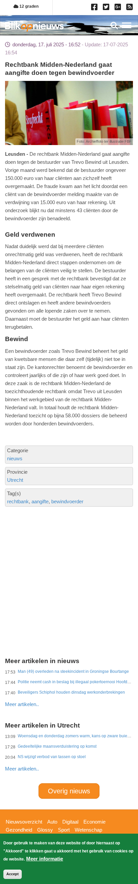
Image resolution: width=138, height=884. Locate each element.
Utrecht (15, 480)
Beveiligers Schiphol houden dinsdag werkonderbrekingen (71, 692)
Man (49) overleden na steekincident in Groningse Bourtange (73, 671)
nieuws (14, 458)
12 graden (28, 6)
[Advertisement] (69, 555)
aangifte (40, 501)
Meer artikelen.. (22, 704)
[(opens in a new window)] (95, 8)
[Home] (34, 26)
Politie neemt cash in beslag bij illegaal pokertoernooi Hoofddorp (77, 682)
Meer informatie (44, 859)
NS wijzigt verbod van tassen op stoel (52, 756)
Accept (12, 874)
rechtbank (18, 501)
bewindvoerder (67, 501)
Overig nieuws (69, 791)
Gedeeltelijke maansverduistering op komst (57, 746)
